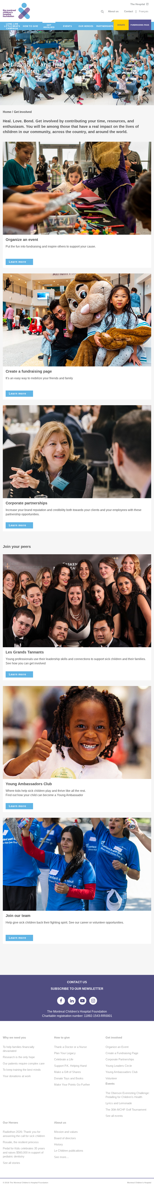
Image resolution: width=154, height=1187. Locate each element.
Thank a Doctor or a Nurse (70, 1046)
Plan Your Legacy (65, 1053)
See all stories (11, 1162)
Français (143, 11)
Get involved (114, 1037)
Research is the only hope (19, 1057)
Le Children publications (68, 1150)
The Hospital (138, 4)
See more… (61, 1157)
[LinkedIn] (72, 1001)
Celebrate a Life (63, 1059)
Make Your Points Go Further (72, 1084)
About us (113, 11)
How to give (62, 1037)
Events (110, 1083)
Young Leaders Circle (119, 1065)
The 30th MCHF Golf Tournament (126, 1109)
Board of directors (65, 1138)
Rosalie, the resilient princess (21, 1142)
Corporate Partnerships (120, 1059)
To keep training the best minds (22, 1069)
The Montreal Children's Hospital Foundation (21, 11)
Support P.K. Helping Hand (70, 1065)
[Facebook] (61, 1001)
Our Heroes (10, 1122)
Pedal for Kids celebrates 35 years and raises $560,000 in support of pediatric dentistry (24, 1152)
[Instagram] (93, 1001)
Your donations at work (17, 1076)
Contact (128, 11)
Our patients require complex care (24, 1063)
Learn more (17, 261)
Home (7, 111)
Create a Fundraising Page (122, 1053)
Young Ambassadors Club (121, 1072)
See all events (114, 1115)
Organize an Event (117, 1046)
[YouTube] (82, 1001)
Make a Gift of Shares (67, 1072)
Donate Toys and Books (68, 1078)
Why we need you (14, 1037)
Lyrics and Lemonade (119, 1103)
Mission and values (66, 1131)
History (58, 1144)
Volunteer (111, 1078)
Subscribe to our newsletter (77, 988)
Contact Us (77, 982)
